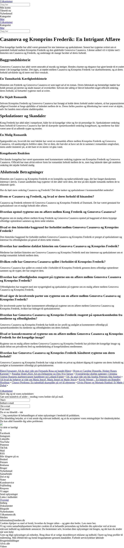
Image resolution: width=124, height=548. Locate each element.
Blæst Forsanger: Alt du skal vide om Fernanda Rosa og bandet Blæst (35, 371)
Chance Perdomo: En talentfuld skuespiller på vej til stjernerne (43, 382)
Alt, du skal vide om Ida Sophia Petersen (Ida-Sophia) (93, 376)
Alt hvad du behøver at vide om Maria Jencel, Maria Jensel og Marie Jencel (38, 379)
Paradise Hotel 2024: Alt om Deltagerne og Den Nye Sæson (42, 373)
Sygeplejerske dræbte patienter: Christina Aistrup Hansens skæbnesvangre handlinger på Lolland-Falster (58, 375)
